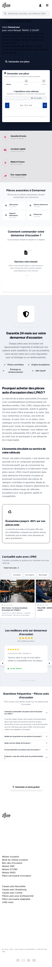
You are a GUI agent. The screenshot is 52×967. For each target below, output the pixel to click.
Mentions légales (8, 921)
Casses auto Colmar (12, 892)
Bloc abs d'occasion (12, 863)
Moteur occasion (10, 856)
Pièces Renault (9, 52)
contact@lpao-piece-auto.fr (15, 834)
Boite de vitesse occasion (15, 859)
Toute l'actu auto (10, 568)
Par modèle (37, 98)
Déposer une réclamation (27, 909)
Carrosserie (29, 575)
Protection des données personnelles (16, 929)
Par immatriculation (17, 98)
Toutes (6, 575)
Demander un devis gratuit (27, 787)
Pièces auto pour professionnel (17, 896)
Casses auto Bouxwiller (14, 886)
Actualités (17, 575)
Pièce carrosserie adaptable (16, 899)
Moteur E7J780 (9, 869)
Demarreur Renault (12, 49)
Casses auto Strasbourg (14, 889)
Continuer (25, 114)
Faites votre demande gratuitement (27, 287)
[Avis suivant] (49, 663)
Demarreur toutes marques (35, 49)
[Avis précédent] (2, 663)
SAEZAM (9, 952)
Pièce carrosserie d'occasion (16, 875)
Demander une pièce (19, 61)
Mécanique (43, 575)
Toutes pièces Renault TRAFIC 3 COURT (22, 46)
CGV (4, 925)
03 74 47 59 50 (27, 795)
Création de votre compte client (14, 933)
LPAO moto (7, 902)
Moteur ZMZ (8, 866)
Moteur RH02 (9, 872)
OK (46, 13)
